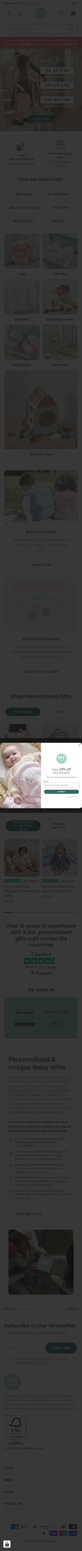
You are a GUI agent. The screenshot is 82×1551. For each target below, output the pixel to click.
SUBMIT (61, 792)
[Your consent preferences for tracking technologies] (7, 1544)
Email (46, 781)
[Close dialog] (79, 745)
